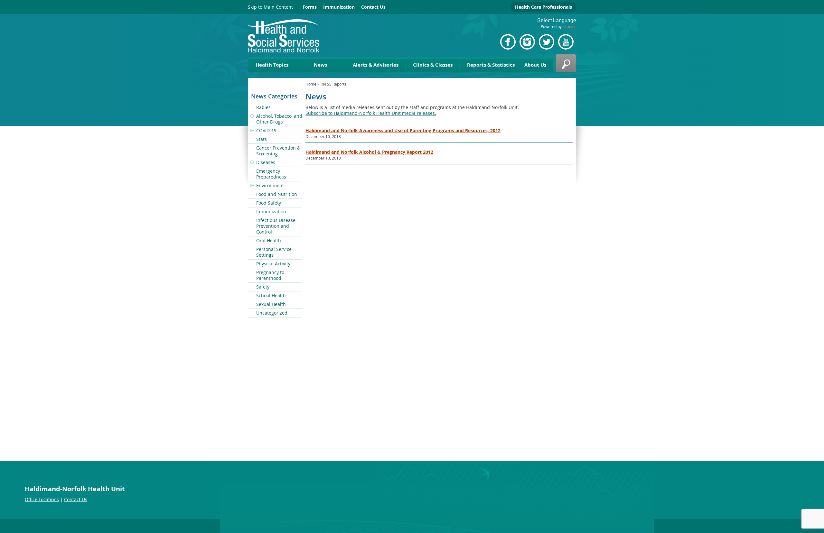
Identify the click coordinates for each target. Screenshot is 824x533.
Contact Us (373, 7)
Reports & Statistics (491, 64)
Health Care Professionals (543, 7)
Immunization (339, 7)
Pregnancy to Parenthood (270, 275)
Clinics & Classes (433, 64)
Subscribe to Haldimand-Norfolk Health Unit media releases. (370, 113)
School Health (271, 295)
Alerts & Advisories (375, 64)
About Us (535, 64)
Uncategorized (271, 313)
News (320, 64)
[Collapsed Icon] (252, 116)
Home (310, 84)
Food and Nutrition (276, 194)
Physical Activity (273, 264)
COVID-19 (266, 130)
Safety (262, 287)
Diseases (265, 162)
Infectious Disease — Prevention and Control (278, 226)
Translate (569, 27)
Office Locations (42, 499)
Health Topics (272, 64)
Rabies (263, 107)
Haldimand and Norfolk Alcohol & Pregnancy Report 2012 (369, 152)
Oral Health (268, 240)
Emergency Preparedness (271, 174)
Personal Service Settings (274, 252)
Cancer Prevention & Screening (278, 151)
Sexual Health (271, 304)
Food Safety (268, 203)
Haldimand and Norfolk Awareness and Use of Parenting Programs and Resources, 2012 (403, 130)
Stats (261, 139)
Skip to (270, 7)
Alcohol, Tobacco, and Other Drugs (279, 119)
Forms (310, 7)
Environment (270, 185)
